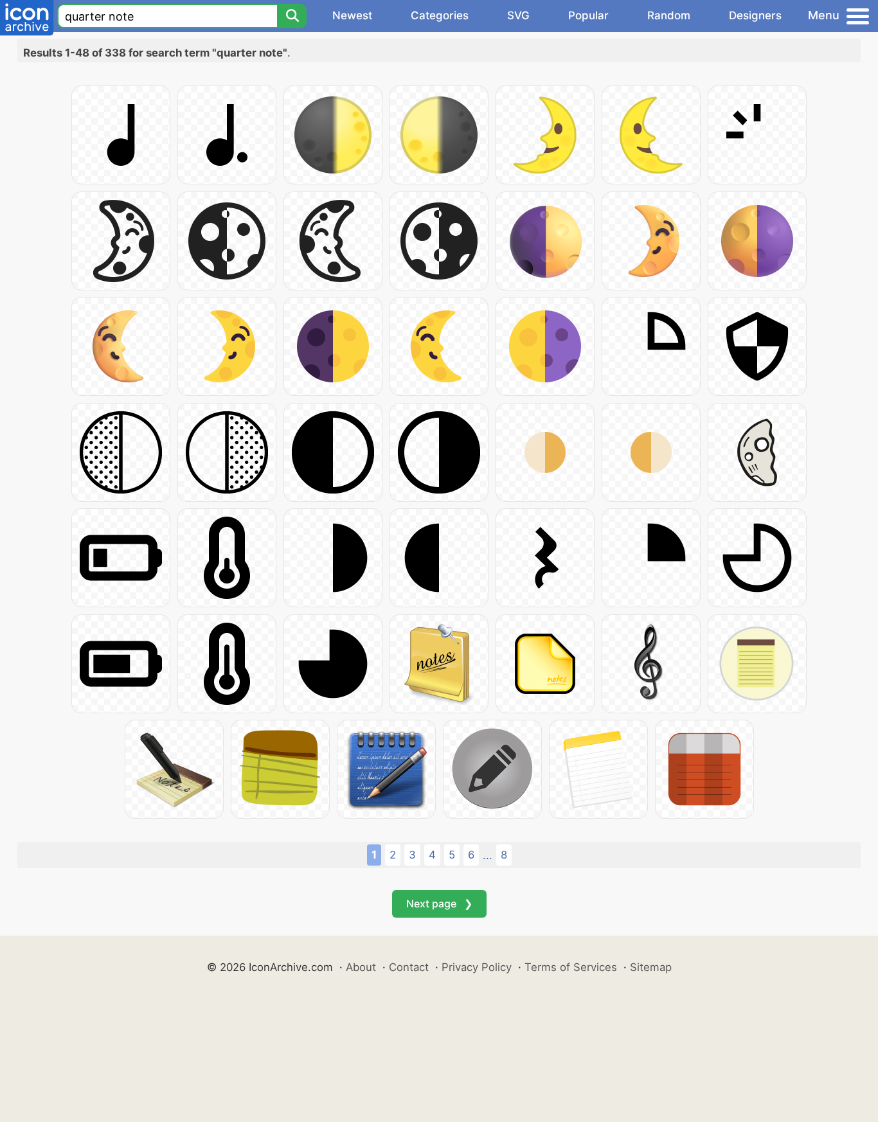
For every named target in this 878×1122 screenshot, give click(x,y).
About (361, 967)
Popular (588, 15)
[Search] (292, 16)
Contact (409, 967)
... (487, 855)
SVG (518, 15)
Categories (440, 15)
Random (668, 15)
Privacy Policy (477, 967)
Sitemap (651, 967)
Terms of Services (570, 967)
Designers (755, 15)
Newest (352, 15)
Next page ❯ (439, 903)
